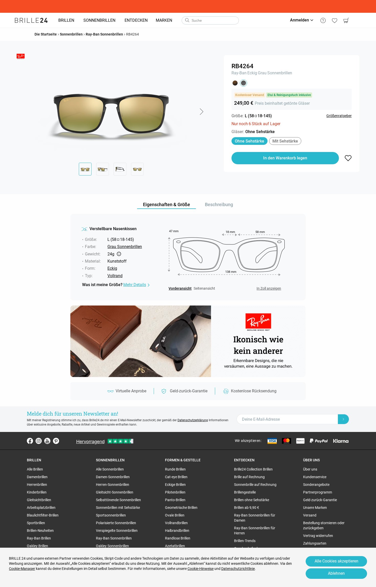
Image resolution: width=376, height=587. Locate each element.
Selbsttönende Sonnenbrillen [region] (118, 500)
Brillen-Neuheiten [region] (40, 531)
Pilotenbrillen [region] (175, 492)
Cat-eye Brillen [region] (176, 477)
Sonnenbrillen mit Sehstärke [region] (118, 508)
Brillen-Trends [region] (245, 541)
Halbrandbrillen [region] (177, 531)
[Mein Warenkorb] (346, 20)
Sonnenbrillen (279, 73)
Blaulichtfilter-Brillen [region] (43, 515)
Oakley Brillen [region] (37, 546)
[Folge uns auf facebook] (30, 441)
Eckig (252, 73)
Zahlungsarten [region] (314, 543)
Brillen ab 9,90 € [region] (246, 508)
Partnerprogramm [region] (317, 492)
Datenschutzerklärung (193, 420)
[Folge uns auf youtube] (47, 441)
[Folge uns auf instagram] (39, 441)
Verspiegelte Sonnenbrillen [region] (117, 531)
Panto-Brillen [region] (175, 500)
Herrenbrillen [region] (37, 485)
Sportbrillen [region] (36, 523)
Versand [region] (309, 515)
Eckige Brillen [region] (175, 485)
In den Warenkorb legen (285, 158)
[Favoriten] (334, 20)
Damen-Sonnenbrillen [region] (113, 477)
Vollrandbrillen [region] (176, 523)
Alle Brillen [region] (35, 469)
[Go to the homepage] (31, 20)
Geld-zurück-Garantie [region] (320, 500)
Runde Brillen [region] (175, 469)
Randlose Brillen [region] (177, 538)
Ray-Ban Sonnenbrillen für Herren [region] (254, 530)
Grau (262, 73)
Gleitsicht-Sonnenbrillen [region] (114, 492)
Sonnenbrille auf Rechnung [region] (255, 485)
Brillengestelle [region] (245, 492)
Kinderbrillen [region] (37, 492)
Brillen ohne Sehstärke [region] (251, 500)
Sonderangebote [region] (316, 485)
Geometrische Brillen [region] (181, 508)
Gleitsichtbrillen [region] (39, 500)
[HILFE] (323, 20)
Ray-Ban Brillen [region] (39, 538)
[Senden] (187, 20)
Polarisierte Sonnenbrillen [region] (116, 523)
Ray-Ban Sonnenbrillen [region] (114, 538)
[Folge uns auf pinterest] (56, 441)
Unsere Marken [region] (315, 508)
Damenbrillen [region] (37, 477)
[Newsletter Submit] (343, 419)
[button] (201, 111)
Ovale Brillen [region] (174, 515)
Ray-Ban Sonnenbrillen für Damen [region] (254, 517)
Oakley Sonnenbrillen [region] (112, 546)
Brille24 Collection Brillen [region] (253, 469)
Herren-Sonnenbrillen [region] (112, 485)
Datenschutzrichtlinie (238, 569)
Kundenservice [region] (314, 477)
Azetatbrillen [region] (175, 546)
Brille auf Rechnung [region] (249, 477)
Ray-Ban (239, 73)
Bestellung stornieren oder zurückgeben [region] (324, 525)
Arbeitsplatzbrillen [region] (41, 508)
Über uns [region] (310, 469)
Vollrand (115, 275)
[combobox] (210, 20)
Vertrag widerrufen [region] (318, 536)
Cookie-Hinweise (200, 569)
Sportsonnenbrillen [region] (111, 515)
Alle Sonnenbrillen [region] (110, 469)
